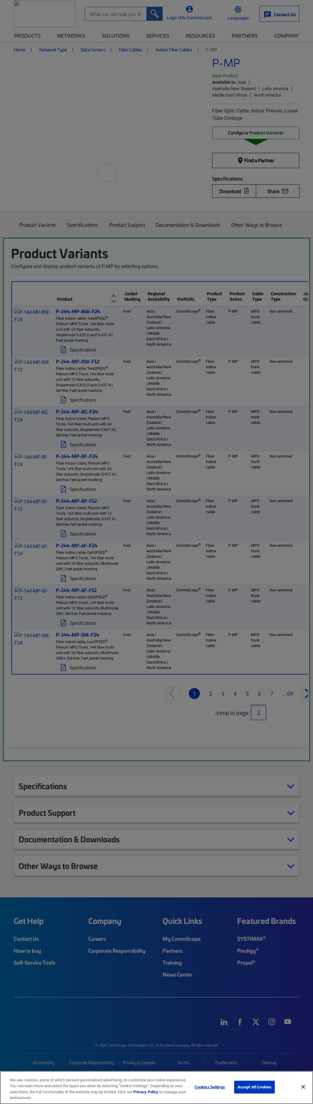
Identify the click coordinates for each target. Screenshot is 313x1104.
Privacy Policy (145, 1092)
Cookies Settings (210, 1087)
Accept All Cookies (254, 1087)
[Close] (303, 1087)
